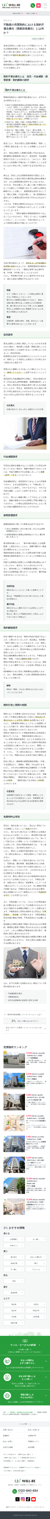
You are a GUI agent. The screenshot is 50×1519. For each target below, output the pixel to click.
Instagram (23, 1499)
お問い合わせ (8, 1430)
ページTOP (23, 1424)
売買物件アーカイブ (25, 1467)
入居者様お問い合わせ (27, 1458)
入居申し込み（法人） (10, 1458)
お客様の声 (32, 1436)
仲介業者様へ (7, 1461)
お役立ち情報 (8, 1447)
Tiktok (28, 1499)
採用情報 (30, 1461)
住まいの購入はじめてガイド (28, 1021)
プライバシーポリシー (26, 1507)
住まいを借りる (33, 1430)
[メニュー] (45, 4)
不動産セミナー (33, 1441)
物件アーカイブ (11, 1507)
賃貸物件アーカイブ (9, 1467)
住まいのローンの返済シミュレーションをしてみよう (24, 1028)
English (36, 1467)
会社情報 (31, 1447)
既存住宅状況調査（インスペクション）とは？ (25, 1014)
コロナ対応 (6, 1471)
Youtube (33, 1499)
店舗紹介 (6, 1436)
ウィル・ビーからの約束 (23, 1345)
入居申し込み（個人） (25, 1454)
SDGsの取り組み (18, 1471)
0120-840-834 (32, 5)
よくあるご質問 (20, 1461)
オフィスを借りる (9, 1454)
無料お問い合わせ (38, 5)
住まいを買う (8, 1441)
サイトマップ (40, 1507)
